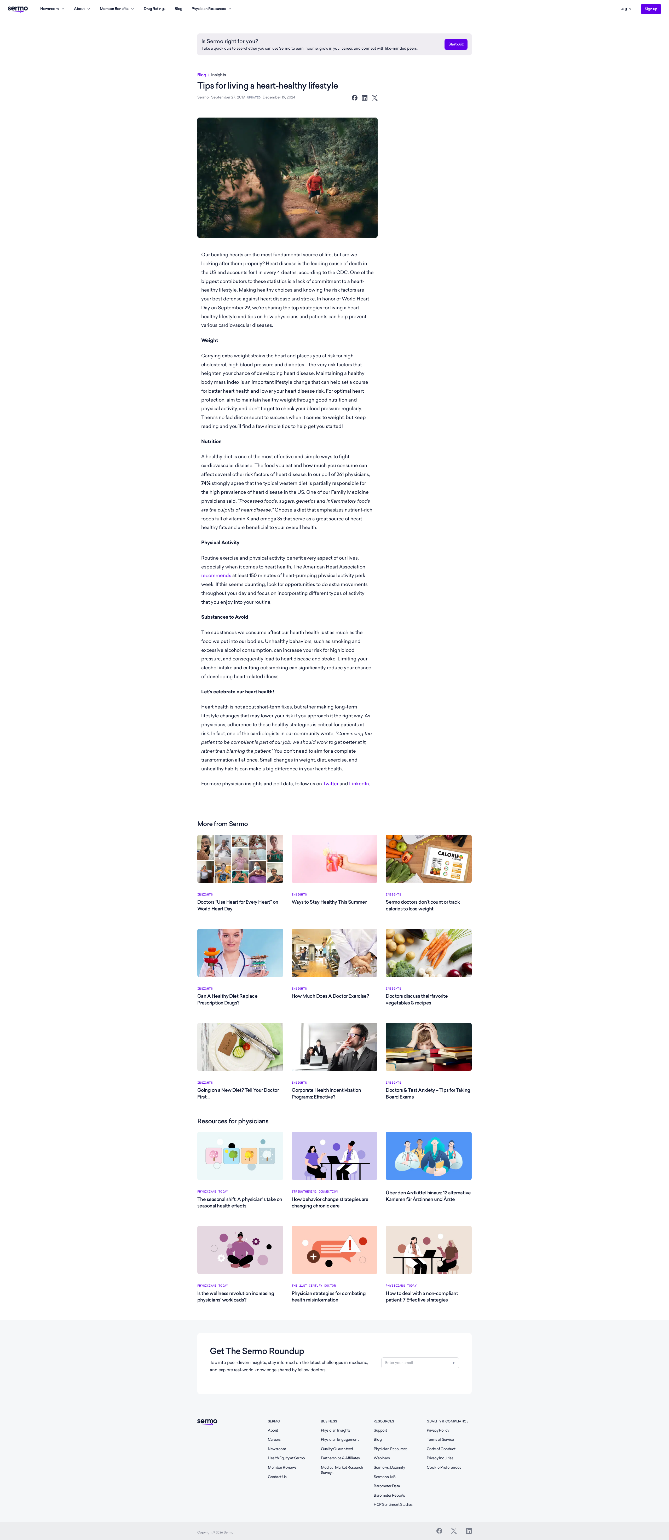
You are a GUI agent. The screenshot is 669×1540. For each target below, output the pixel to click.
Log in (625, 8)
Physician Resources (209, 8)
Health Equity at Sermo (286, 1458)
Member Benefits (114, 8)
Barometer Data (387, 1486)
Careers (274, 1439)
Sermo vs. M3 (385, 1476)
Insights (218, 75)
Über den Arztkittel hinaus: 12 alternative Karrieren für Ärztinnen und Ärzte (428, 1195)
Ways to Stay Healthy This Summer (329, 902)
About (79, 8)
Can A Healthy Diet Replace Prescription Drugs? (227, 999)
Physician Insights (335, 1430)
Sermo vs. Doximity (389, 1467)
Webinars (382, 1458)
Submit (454, 1363)
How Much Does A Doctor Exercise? (330, 996)
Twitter (330, 783)
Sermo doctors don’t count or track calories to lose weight (423, 905)
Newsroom (49, 8)
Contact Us (277, 1476)
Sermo (274, 1421)
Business (329, 1421)
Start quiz (456, 44)
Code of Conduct (441, 1448)
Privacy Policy (438, 1430)
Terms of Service (440, 1439)
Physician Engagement (340, 1439)
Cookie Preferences (444, 1467)
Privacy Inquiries (440, 1458)
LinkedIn (359, 783)
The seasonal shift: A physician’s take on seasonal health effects (239, 1202)
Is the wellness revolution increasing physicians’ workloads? (235, 1296)
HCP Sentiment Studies (393, 1504)
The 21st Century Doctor (314, 1285)
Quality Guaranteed (337, 1448)
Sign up (651, 8)
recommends (216, 575)
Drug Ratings (154, 8)
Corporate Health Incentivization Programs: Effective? (326, 1093)
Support (380, 1430)
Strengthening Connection (315, 1191)
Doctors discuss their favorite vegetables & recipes (417, 999)
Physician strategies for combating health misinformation (329, 1296)
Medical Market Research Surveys (342, 1470)
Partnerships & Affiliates (340, 1458)
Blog (178, 8)
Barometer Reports (389, 1495)
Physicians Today (212, 1191)
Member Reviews (282, 1467)
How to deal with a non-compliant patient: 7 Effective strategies (422, 1296)
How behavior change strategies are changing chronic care (330, 1202)
